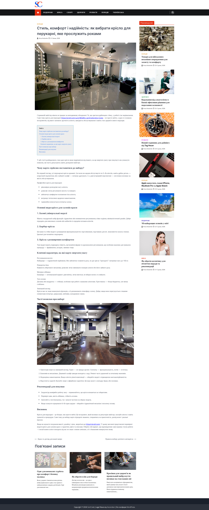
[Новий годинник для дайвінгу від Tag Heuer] (156, 125)
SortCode (91, 507)
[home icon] (38, 12)
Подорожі (48, 12)
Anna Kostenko (43, 38)
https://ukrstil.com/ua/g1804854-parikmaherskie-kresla (82, 118)
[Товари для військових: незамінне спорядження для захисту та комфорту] (156, 39)
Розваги (93, 12)
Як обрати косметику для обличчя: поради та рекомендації (153, 264)
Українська (118, 12)
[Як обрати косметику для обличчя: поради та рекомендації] (156, 243)
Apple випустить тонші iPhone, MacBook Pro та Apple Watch (156, 184)
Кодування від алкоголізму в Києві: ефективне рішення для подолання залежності (155, 102)
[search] (172, 12)
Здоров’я (81, 12)
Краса (59, 12)
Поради (105, 12)
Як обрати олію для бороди (84, 476)
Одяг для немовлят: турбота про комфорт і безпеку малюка (50, 474)
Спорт (70, 12)
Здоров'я (145, 97)
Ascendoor (111, 507)
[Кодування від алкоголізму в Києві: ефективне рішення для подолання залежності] (156, 82)
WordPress (131, 507)
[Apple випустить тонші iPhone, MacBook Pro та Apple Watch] (156, 165)
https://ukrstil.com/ (93, 424)
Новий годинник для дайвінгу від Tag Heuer (156, 144)
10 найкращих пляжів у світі (155, 223)
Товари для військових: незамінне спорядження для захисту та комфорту (154, 59)
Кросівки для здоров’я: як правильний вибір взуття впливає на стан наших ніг (119, 476)
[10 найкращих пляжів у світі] (156, 205)
